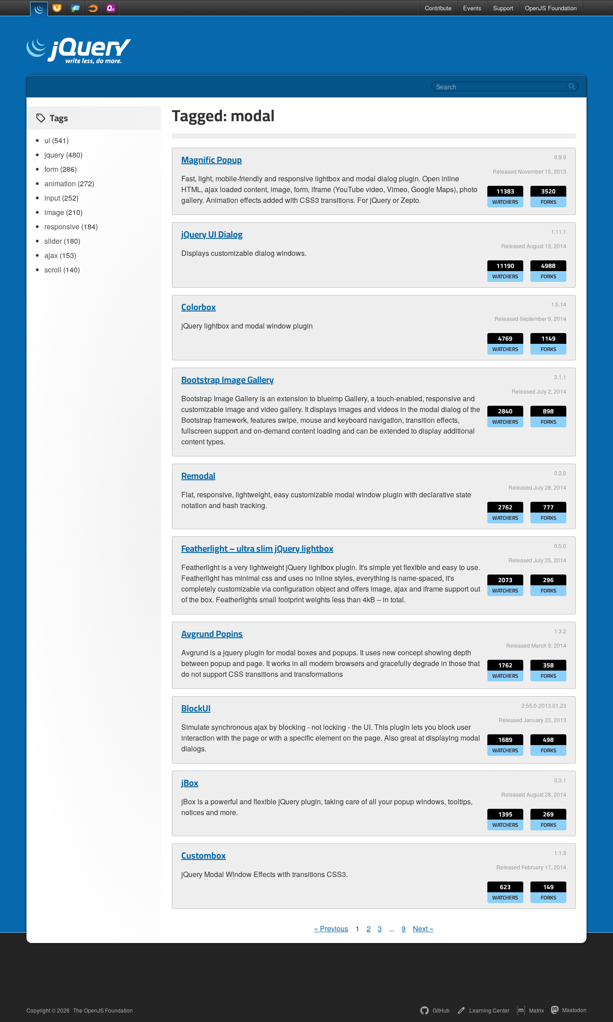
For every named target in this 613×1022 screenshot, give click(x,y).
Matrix (536, 1010)
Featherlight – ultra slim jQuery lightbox (257, 548)
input (52, 198)
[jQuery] (39, 9)
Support (503, 8)
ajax (51, 255)
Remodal (198, 475)
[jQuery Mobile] (75, 8)
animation (60, 183)
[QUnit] (111, 8)
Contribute (438, 8)
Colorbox (198, 307)
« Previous (331, 928)
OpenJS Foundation (551, 8)
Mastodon (574, 1009)
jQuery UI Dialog (212, 234)
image (54, 212)
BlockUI (195, 708)
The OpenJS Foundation (103, 1010)
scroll (52, 269)
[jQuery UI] (57, 8)
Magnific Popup (211, 160)
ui (47, 140)
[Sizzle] (93, 8)
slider (53, 241)
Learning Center (489, 1010)
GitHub (441, 1010)
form (51, 169)
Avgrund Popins (212, 633)
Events (472, 8)
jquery (54, 154)
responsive (61, 226)
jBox (189, 782)
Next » (423, 928)
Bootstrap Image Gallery (227, 379)
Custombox (203, 855)
